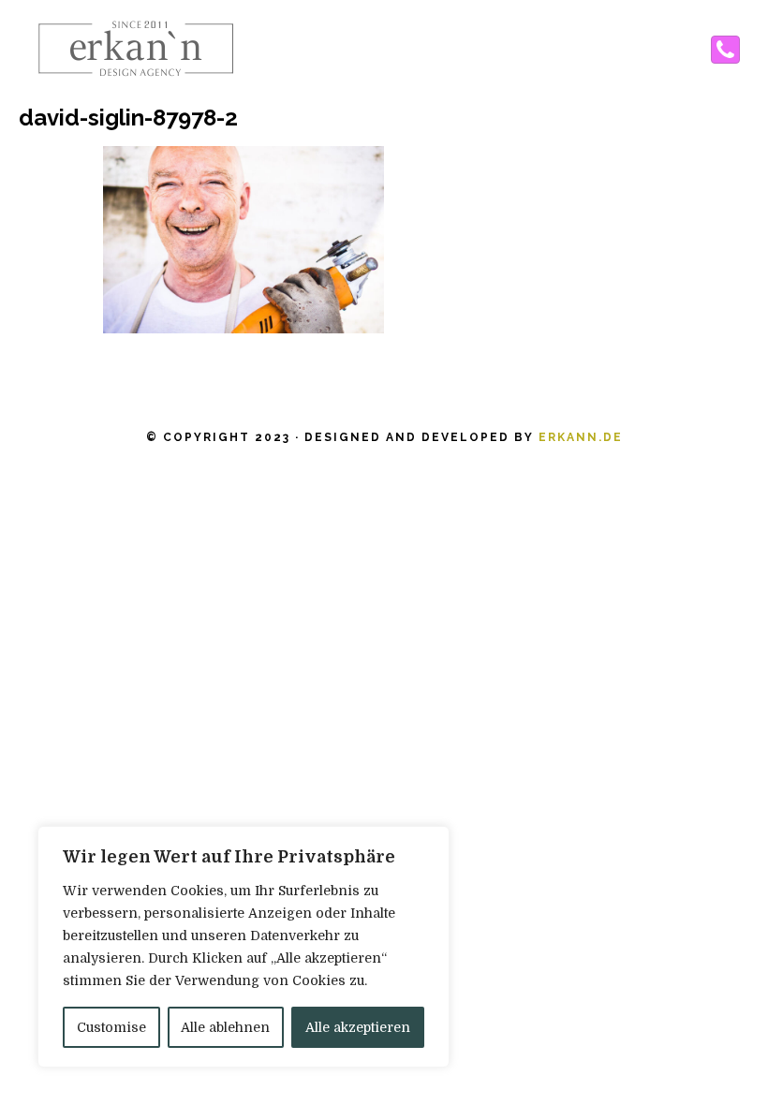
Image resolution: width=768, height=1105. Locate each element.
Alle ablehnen (225, 1027)
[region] (243, 947)
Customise (111, 1027)
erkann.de (581, 437)
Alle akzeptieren (357, 1027)
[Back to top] (716, 1053)
